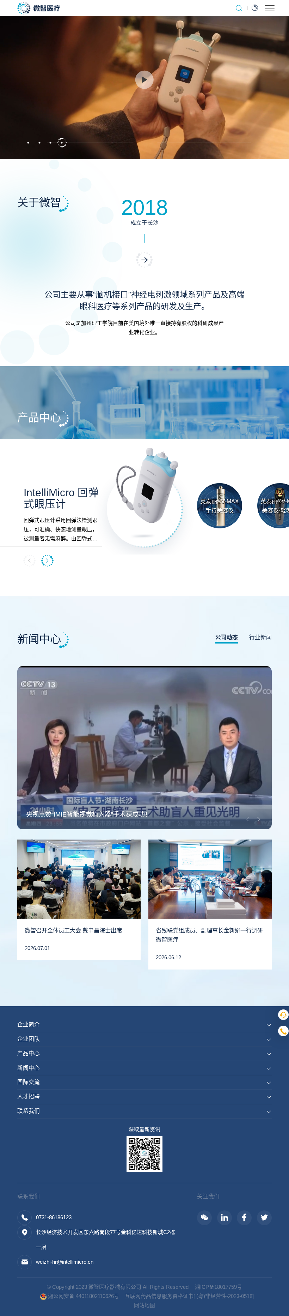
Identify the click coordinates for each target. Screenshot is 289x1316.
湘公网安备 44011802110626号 (83, 1296)
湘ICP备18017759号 (218, 1287)
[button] (28, 143)
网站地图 (144, 1305)
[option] (144, 79)
